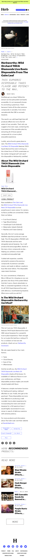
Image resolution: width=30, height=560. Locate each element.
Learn (9, 51)
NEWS (2, 14)
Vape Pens (4, 186)
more (15, 521)
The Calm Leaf (17, 202)
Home (2, 51)
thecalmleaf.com (8, 423)
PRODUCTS (22, 14)
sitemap (22, 555)
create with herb (21, 553)
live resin (17, 433)
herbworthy (17, 428)
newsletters (8, 555)
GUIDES (28, 14)
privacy (3, 550)
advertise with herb (20, 9)
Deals (18, 14)
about (17, 550)
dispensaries (23, 550)
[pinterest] (10, 443)
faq (13, 550)
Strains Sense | (20, 465)
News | (17, 491)
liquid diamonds (6, 433)
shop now (6, 195)
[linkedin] (14, 443)
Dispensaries (13, 14)
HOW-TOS (6, 14)
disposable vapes (6, 428)
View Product (7, 199)
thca (6, 437)
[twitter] (6, 443)
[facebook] (2, 443)
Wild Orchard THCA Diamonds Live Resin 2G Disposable (13, 371)
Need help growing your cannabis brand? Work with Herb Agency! (15, 2)
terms (8, 550)
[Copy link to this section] (27, 160)
